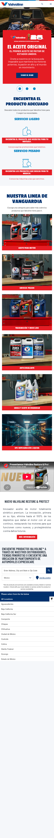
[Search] (42, 4)
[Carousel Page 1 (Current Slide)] (20, 89)
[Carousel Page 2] (27, 89)
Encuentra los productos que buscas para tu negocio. (27, 172)
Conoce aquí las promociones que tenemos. (27, 147)
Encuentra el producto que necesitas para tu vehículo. (27, 140)
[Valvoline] (12, 4)
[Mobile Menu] (50, 4)
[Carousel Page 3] (34, 89)
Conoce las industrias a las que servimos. (27, 179)
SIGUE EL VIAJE (27, 75)
